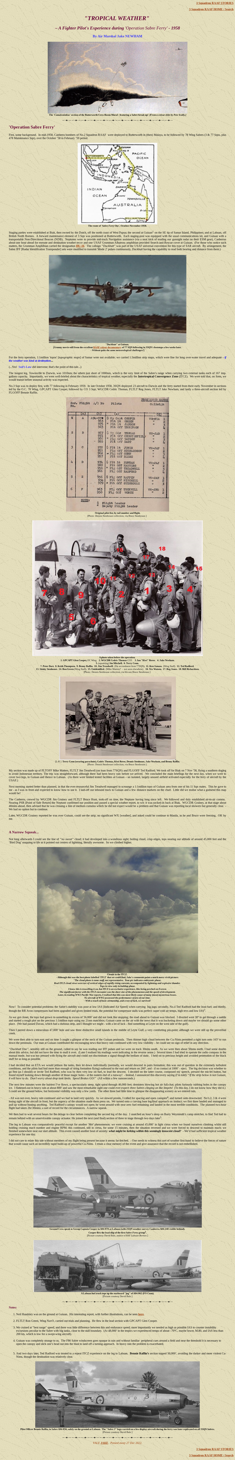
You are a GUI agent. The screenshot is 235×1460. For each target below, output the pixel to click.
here (141, 1314)
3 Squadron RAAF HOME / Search (211, 9)
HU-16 (80, 245)
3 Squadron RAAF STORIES (215, 3)
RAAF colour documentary (107, 347)
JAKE (104, 1442)
